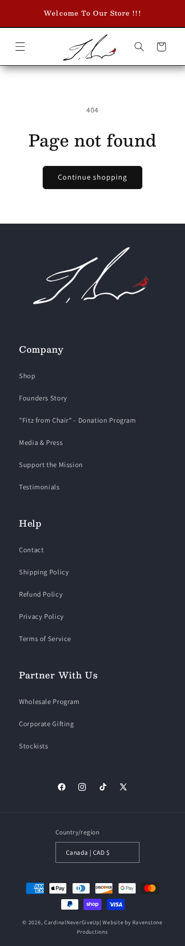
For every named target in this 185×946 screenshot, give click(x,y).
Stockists (33, 745)
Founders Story (43, 397)
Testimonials (39, 486)
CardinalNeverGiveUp (72, 922)
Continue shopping (93, 177)
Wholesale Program (49, 701)
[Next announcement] (167, 13)
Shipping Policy (44, 571)
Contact (31, 549)
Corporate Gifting (46, 723)
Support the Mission (51, 464)
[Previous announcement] (18, 13)
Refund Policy (41, 594)
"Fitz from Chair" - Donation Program (77, 420)
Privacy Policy (41, 616)
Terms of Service (45, 638)
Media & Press (41, 442)
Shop (27, 375)
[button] (20, 47)
